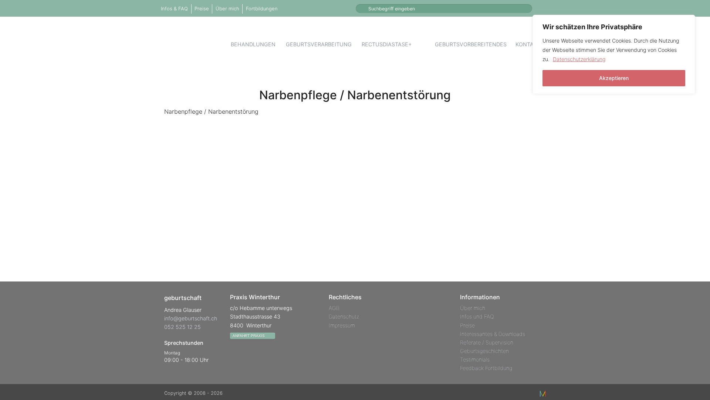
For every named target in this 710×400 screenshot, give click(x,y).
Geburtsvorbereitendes (471, 44)
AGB (334, 308)
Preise (202, 8)
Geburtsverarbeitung (319, 44)
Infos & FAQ (174, 8)
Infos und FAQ (477, 316)
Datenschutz (344, 316)
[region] (613, 54)
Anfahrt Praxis (249, 336)
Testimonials (475, 359)
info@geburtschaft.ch (190, 318)
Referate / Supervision (486, 342)
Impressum (342, 325)
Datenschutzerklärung (579, 59)
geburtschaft (195, 44)
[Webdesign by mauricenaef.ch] (543, 393)
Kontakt (527, 44)
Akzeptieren (614, 78)
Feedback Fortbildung (486, 368)
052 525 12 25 (182, 327)
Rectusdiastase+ (387, 44)
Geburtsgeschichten (484, 351)
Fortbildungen (262, 8)
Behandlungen (253, 44)
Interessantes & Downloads (492, 334)
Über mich (227, 8)
